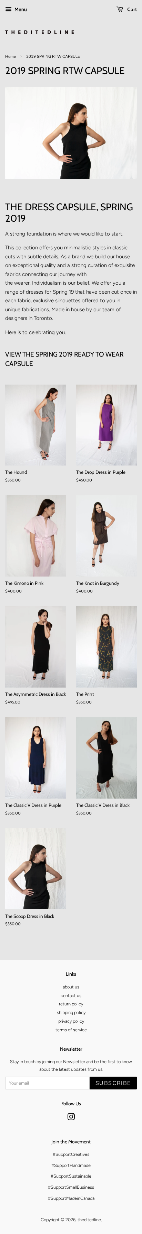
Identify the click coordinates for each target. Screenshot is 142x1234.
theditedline (89, 1219)
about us (71, 986)
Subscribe (113, 1083)
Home (10, 56)
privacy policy (71, 1021)
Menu (20, 9)
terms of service (71, 1029)
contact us (71, 995)
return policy (71, 1003)
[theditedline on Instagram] (71, 1118)
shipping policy (71, 1012)
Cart (131, 9)
